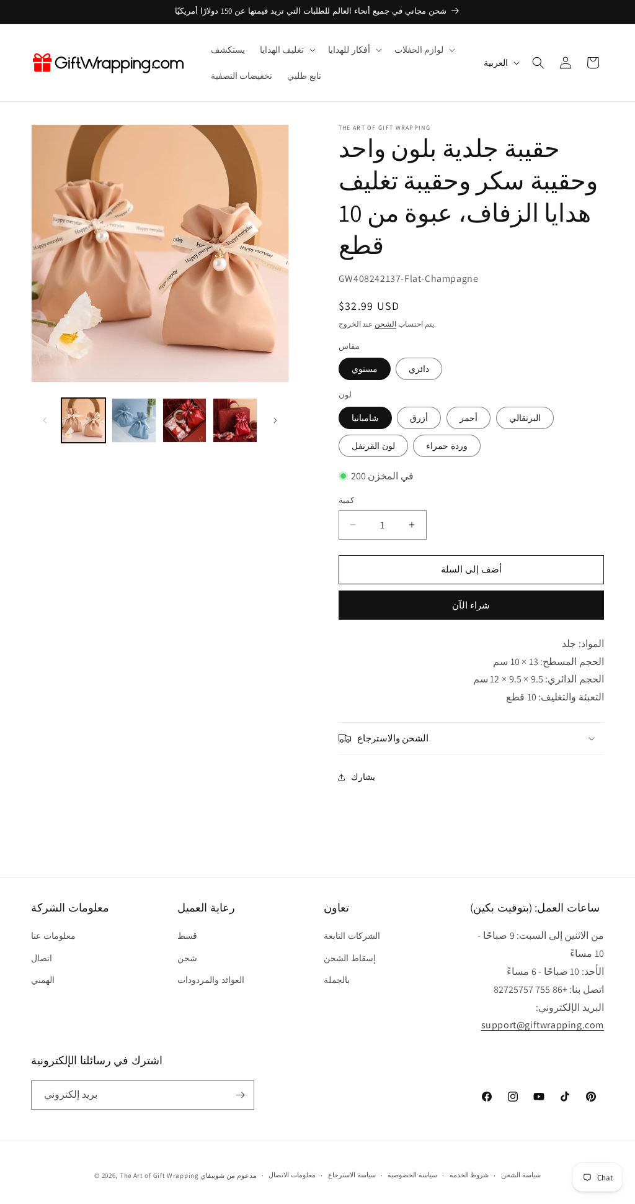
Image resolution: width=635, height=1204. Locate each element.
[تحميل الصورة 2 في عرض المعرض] (134, 420)
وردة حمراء (447, 445)
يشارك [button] (363, 776)
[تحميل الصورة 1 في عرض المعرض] (83, 420)
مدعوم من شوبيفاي (228, 1175)
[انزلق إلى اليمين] (275, 420)
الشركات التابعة (352, 935)
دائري (419, 368)
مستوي (365, 368)
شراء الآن (471, 605)
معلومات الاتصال (292, 1174)
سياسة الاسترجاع (352, 1174)
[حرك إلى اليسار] (44, 420)
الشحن (385, 323)
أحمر (468, 417)
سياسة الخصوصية (412, 1174)
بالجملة (337, 979)
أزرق (419, 417)
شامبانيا (365, 417)
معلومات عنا (53, 935)
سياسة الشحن (521, 1174)
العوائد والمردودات (210, 979)
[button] (286, 50)
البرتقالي (525, 417)
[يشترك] (240, 1095)
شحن (187, 958)
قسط (187, 935)
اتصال (41, 958)
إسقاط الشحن (350, 958)
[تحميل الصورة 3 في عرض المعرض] (184, 420)
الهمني (43, 979)
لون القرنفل (373, 445)
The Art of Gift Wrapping (159, 1175)
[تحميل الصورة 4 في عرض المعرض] (235, 420)
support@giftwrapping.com (542, 1024)
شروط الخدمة (469, 1174)
